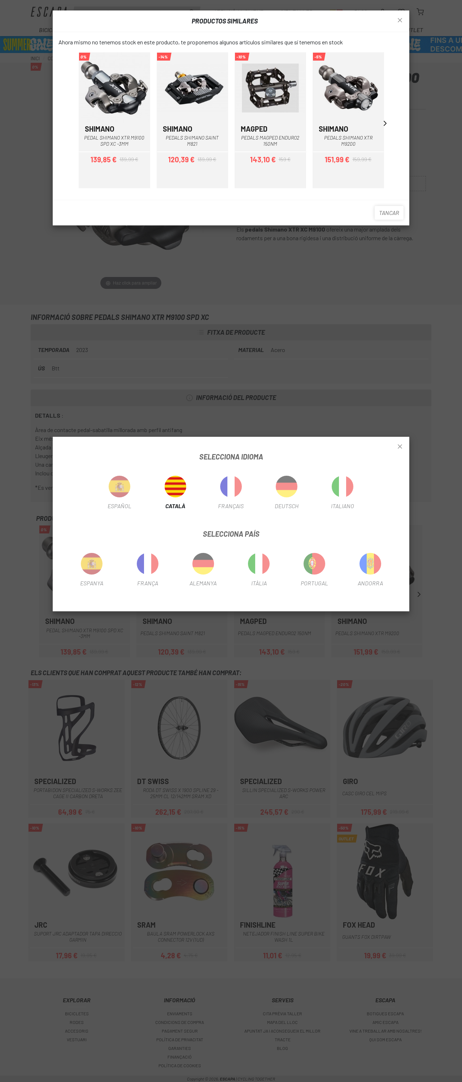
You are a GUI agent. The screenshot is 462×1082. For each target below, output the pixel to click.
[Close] (400, 447)
